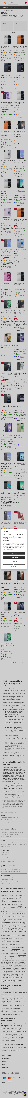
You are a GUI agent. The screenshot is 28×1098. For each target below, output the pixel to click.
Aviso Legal (14, 566)
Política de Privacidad (19, 564)
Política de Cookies (8, 564)
